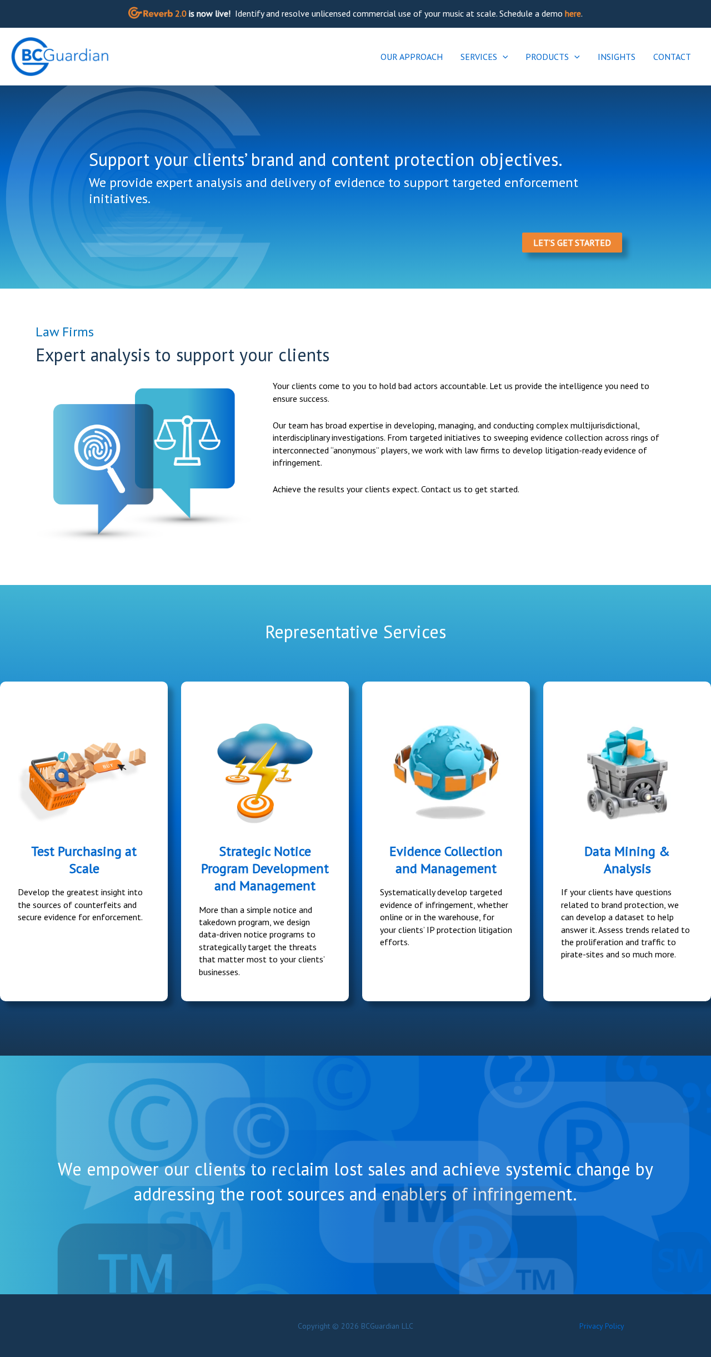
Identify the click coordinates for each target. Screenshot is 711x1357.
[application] (502, 56)
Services (478, 56)
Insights (616, 56)
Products (547, 56)
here (573, 13)
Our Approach (411, 56)
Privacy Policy (601, 1326)
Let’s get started (572, 242)
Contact (672, 56)
